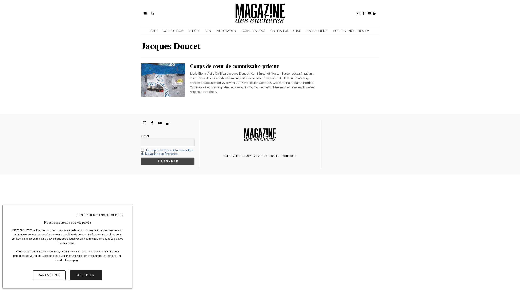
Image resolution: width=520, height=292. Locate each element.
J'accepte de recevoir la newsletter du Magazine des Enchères (167, 151)
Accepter (85, 275)
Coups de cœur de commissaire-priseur (234, 66)
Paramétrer (49, 275)
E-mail (145, 136)
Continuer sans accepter (100, 215)
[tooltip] (358, 13)
